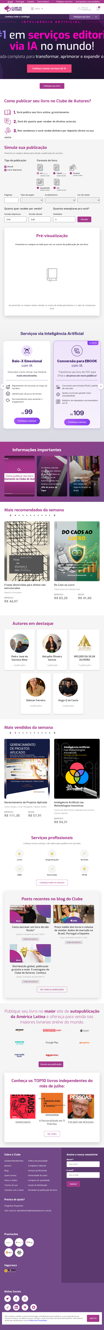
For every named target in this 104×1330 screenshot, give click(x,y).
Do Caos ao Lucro (64, 585)
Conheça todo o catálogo (17, 16)
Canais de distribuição (37, 1185)
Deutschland (43, 1)
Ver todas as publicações (52, 989)
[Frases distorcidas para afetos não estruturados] (27, 551)
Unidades (57, 214)
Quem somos (10, 1175)
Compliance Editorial (37, 1165)
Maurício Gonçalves (13, 592)
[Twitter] (7, 1298)
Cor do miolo (83, 195)
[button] (3, 386)
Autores (7, 1165)
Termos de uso (11, 1185)
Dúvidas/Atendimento (13, 1160)
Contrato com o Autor (14, 1190)
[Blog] (33, 1307)
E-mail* (70, 1170)
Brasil (10, 1)
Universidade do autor (37, 1175)
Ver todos (52, 1134)
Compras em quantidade (39, 1180)
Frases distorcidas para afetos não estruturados (25, 586)
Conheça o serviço (27, 422)
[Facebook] (16, 1298)
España (30, 1)
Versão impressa (12, 214)
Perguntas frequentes (13, 1205)
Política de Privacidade (38, 1320)
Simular (84, 219)
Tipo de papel (27, 195)
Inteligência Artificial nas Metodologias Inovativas (69, 804)
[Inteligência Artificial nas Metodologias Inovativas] (77, 769)
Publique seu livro (64, 1)
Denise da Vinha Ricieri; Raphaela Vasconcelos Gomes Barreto (74, 811)
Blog (6, 1170)
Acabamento (51, 195)
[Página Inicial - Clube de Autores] (13, 9)
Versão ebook (35, 214)
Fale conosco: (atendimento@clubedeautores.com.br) (27, 1210)
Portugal (20, 1)
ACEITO (93, 1318)
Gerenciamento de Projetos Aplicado (25, 802)
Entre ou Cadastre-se (86, 9)
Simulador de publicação (42, 1190)
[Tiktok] (7, 1307)
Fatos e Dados (10, 1180)
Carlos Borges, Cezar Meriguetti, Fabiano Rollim (25, 806)
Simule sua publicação (50, 1064)
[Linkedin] (16, 1307)
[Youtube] (25, 1307)
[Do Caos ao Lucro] (77, 551)
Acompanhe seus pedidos (88, 1)
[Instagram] (25, 1298)
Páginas (8, 195)
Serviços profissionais (37, 1170)
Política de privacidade (38, 1160)
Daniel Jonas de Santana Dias (67, 589)
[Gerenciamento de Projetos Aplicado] (27, 769)
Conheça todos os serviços (52, 882)
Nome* (70, 1159)
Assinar (73, 1184)
